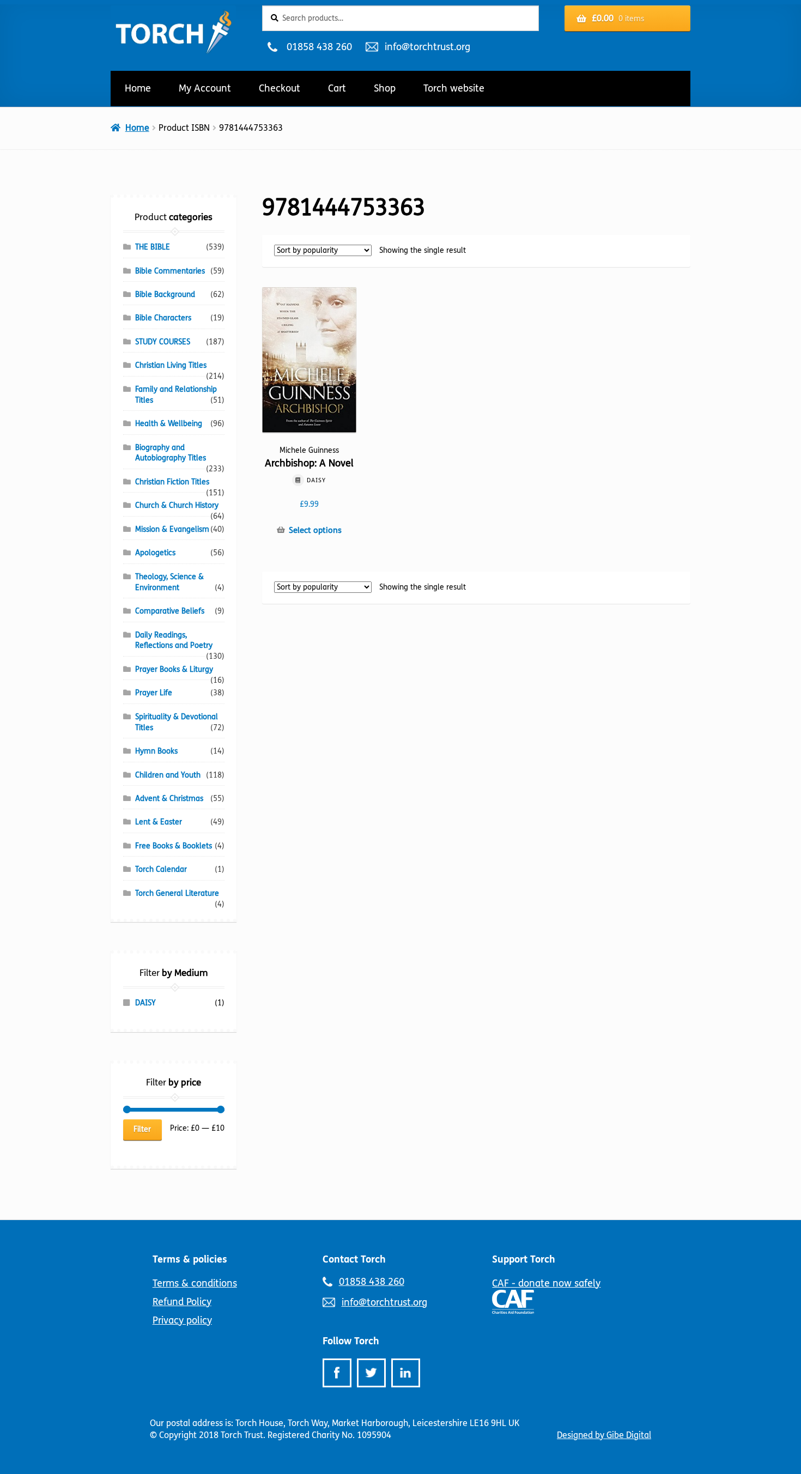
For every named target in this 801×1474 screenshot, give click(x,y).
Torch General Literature (177, 893)
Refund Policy (182, 1302)
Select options (315, 530)
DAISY (145, 1003)
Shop (385, 88)
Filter (142, 1129)
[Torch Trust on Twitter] (371, 1372)
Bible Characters (163, 318)
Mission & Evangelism (172, 529)
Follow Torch (351, 1341)
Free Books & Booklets (173, 846)
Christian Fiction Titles (172, 482)
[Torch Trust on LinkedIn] (405, 1372)
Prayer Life (153, 692)
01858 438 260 (319, 47)
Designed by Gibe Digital (604, 1435)
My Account (205, 88)
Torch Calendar (161, 869)
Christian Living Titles (171, 365)
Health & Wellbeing (168, 423)
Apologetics (155, 552)
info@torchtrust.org (427, 47)
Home (138, 88)
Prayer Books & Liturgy (174, 669)
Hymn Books (156, 751)
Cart (337, 88)
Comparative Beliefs (169, 611)
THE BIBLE (152, 247)
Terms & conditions (195, 1283)
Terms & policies (190, 1259)
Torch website (453, 88)
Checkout (279, 88)
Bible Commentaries (170, 271)
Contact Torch (354, 1259)
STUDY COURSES (162, 342)
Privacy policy (182, 1320)
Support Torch (523, 1259)
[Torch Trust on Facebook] (337, 1372)
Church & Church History (177, 505)
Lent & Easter (158, 822)
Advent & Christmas (169, 798)
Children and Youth (168, 775)
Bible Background (165, 294)
